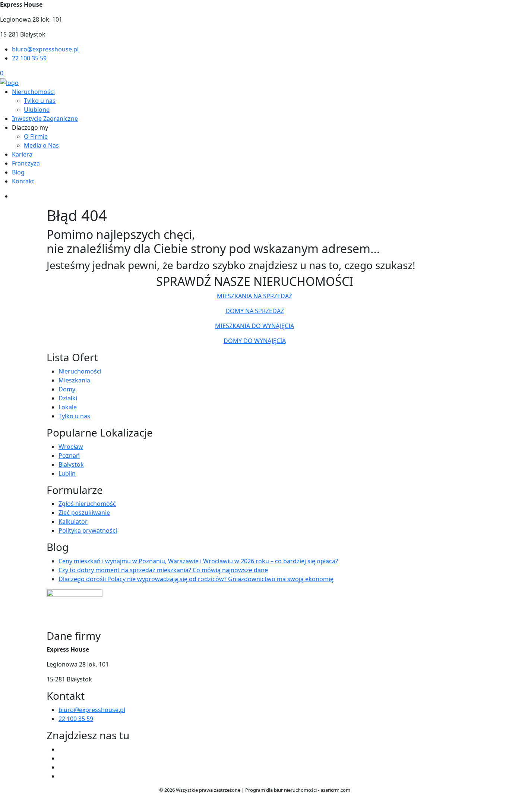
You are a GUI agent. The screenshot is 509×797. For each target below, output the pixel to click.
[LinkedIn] (61, 776)
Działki (68, 398)
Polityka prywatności (88, 530)
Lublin (67, 473)
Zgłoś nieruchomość (87, 504)
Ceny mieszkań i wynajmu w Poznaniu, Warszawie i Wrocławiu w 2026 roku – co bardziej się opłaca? (198, 561)
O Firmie (36, 136)
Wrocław (71, 446)
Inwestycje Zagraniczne (45, 118)
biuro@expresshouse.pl (45, 49)
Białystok (71, 464)
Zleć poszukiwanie (84, 512)
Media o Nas (41, 145)
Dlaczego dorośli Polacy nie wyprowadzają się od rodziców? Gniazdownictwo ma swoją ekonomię (196, 579)
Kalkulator (73, 521)
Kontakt (23, 181)
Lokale (68, 407)
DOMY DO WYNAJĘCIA (255, 341)
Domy (67, 389)
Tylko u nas (40, 101)
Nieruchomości (33, 92)
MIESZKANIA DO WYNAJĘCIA (254, 326)
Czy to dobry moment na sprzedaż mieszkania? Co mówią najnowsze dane (163, 570)
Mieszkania (74, 380)
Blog (18, 172)
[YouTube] (61, 758)
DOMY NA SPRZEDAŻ (254, 311)
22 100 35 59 (29, 58)
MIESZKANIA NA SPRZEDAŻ (254, 296)
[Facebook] (61, 749)
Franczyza (26, 163)
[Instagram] (61, 767)
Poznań (69, 455)
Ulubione (37, 109)
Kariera (22, 154)
